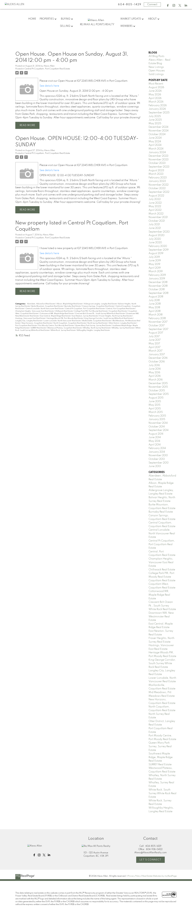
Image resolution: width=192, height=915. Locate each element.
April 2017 (155, 347)
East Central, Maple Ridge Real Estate (55, 316)
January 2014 (157, 452)
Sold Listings (156, 74)
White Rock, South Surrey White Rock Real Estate (162, 793)
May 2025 (155, 123)
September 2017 (158, 329)
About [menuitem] (152, 19)
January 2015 (157, 419)
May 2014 (154, 441)
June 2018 (155, 304)
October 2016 (157, 361)
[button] (167, 5)
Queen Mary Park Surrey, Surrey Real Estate (93, 325)
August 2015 (156, 398)
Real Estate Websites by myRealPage (159, 876)
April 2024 (155, 145)
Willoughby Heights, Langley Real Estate (93, 330)
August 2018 (156, 296)
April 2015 (155, 408)
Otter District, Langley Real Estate (122, 323)
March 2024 (156, 148)
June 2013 (155, 466)
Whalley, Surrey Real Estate (123, 328)
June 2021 (155, 228)
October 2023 (157, 163)
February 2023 (158, 177)
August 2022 (156, 195)
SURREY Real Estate (38, 328)
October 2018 (157, 289)
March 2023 (156, 174)
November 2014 (158, 423)
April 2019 (155, 268)
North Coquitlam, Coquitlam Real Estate (70, 323)
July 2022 (155, 199)
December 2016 (158, 358)
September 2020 (159, 232)
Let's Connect (150, 860)
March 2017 (155, 351)
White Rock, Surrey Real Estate (63, 330)
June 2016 (155, 369)
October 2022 (157, 188)
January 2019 (157, 278)
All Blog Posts (156, 56)
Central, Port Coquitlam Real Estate (120, 309)
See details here (49, 86)
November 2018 (158, 286)
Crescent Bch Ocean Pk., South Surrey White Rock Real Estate (100, 313)
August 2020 (156, 235)
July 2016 (154, 365)
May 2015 (154, 405)
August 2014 (156, 434)
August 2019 (156, 253)
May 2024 (155, 141)
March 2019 (156, 271)
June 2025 (155, 120)
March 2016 (156, 379)
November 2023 (159, 159)
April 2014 (155, 444)
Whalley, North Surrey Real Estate (97, 328)
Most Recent (156, 83)
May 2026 (155, 94)
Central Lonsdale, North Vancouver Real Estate (45, 309)
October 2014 (157, 426)
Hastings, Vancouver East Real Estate (30, 318)
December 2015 (158, 383)
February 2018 (157, 318)
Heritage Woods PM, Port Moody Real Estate (65, 318)
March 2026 (156, 102)
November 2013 (158, 455)
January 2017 (157, 354)
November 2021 (158, 217)
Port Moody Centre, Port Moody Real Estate (56, 325)
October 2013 (157, 459)
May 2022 (155, 206)
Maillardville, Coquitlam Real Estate (96, 321)
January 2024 (157, 152)
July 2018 (154, 300)
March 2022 (156, 213)
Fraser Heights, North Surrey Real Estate (115, 316)
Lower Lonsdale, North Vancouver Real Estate (62, 321)
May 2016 (154, 372)
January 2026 (157, 109)
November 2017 (158, 322)
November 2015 (158, 387)
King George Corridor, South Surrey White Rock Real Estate (108, 318)
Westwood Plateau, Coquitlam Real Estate (64, 328)
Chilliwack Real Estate (64, 311)
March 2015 (156, 412)
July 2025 (155, 116)
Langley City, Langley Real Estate (29, 321)
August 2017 (156, 333)
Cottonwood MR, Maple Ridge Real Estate (57, 313)
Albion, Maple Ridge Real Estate (70, 304)
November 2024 (159, 130)
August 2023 (156, 170)
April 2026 (155, 98)
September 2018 (158, 293)
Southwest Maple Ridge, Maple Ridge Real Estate (161, 757)
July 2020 (155, 239)
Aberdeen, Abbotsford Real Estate (41, 304)
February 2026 (158, 105)
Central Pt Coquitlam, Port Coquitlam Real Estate (47, 69)
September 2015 (159, 394)
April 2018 (155, 311)
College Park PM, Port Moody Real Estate (91, 311)
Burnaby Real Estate (73, 306)
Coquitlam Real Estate (118, 311)
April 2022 (155, 210)
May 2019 (154, 264)
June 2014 (155, 437)
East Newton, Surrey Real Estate (85, 316)
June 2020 (155, 242)
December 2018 (158, 282)
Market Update (130, 19)
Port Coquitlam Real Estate (26, 325)
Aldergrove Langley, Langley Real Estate (100, 304)
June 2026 (155, 91)
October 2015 (157, 390)
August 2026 (156, 87)
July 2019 (154, 257)
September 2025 (159, 112)
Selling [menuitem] (65, 26)
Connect (152, 4)
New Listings (156, 67)
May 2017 (154, 343)
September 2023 (159, 167)
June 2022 (155, 203)
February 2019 (157, 275)
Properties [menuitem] (47, 19)
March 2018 (155, 314)
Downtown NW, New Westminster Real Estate (161, 616)
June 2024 (155, 138)
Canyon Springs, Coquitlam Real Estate (98, 306)
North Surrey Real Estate (98, 323)
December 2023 (158, 156)
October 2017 (157, 325)
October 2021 (157, 221)
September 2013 (159, 463)
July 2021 (154, 224)
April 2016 (155, 376)
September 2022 (159, 192)
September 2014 (159, 430)
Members (126, 26)
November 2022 (159, 185)
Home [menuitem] (32, 19)
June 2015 (155, 401)
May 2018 (154, 307)
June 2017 (155, 340)
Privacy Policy (134, 876)
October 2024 (157, 134)
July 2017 (154, 336)
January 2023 (157, 181)
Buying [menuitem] (65, 19)
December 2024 (158, 127)
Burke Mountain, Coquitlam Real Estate (47, 306)
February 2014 (157, 448)
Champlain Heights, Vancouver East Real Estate (34, 311)
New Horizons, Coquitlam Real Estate (37, 323)
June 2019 (155, 260)
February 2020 (158, 246)
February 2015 (157, 416)
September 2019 (159, 250)
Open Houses (157, 70)
